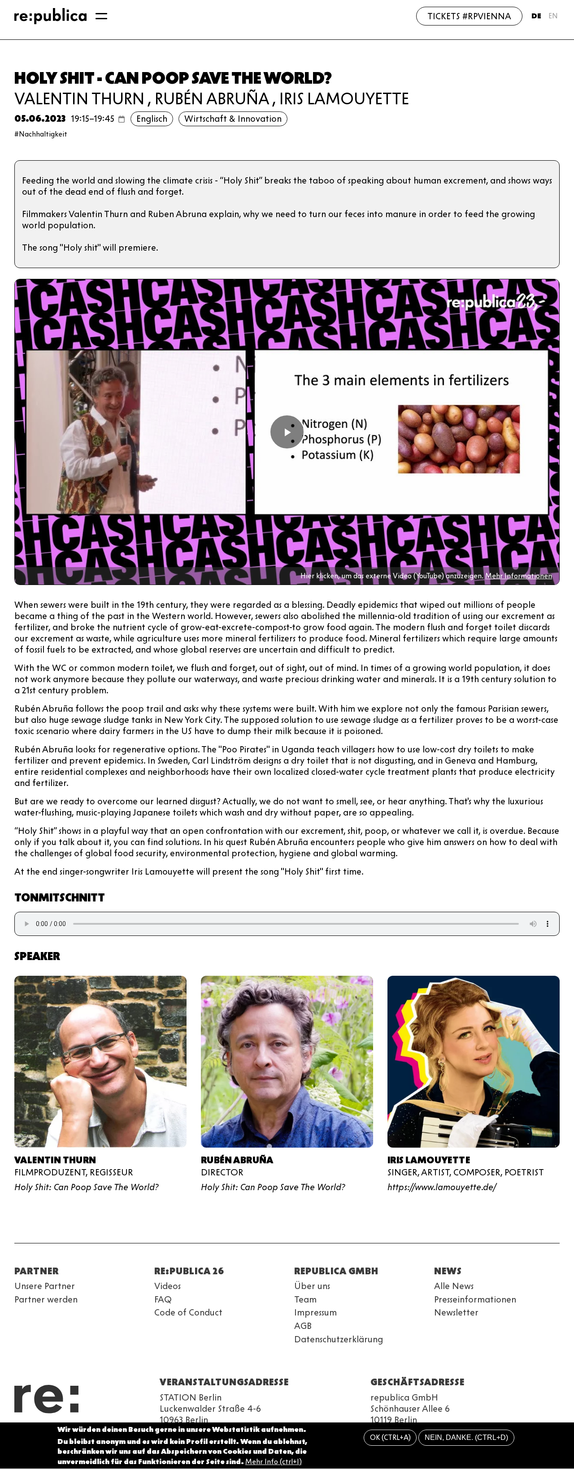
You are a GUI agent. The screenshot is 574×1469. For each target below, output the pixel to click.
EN (553, 16)
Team (305, 1299)
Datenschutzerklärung (338, 1339)
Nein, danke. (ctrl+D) (466, 1438)
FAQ (163, 1299)
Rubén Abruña (212, 98)
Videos (167, 1286)
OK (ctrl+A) (390, 1438)
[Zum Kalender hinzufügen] (121, 119)
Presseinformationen (475, 1299)
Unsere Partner (44, 1286)
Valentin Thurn (79, 98)
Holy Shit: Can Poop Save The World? (86, 1187)
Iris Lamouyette (344, 98)
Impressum (315, 1312)
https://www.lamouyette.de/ (441, 1187)
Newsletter (456, 1312)
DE (536, 16)
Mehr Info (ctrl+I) (273, 1462)
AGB (303, 1325)
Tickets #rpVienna (469, 16)
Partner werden (46, 1299)
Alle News (454, 1286)
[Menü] (101, 16)
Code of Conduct (188, 1312)
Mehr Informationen (518, 576)
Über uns (312, 1286)
